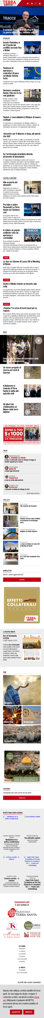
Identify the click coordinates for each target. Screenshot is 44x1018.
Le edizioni (22, 951)
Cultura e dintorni (9, 178)
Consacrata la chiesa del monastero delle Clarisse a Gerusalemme (21, 359)
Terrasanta (22, 970)
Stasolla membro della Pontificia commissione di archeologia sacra (30, 520)
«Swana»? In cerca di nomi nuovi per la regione (20, 309)
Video (5, 332)
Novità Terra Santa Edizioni (12, 813)
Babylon (12, 469)
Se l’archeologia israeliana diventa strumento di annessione (18, 155)
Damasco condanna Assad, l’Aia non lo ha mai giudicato (12, 93)
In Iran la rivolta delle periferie (14, 480)
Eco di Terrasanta (22, 973)
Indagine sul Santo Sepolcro (28, 531)
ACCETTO (16, 1012)
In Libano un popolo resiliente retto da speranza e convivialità (11, 234)
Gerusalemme (10, 741)
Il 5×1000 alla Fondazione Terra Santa (30, 557)
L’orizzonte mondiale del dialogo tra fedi (17, 489)
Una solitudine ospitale (32, 838)
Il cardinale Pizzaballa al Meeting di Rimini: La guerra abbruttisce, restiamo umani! (21, 31)
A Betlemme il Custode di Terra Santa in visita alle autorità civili (11, 389)
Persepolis (13, 478)
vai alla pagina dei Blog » (33, 493)
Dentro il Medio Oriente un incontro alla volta (20, 285)
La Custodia (22, 954)
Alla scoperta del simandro (10, 183)
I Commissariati (22, 959)
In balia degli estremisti (12, 471)
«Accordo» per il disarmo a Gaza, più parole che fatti (21, 135)
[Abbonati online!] (31, 3)
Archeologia (28, 722)
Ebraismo (8, 703)
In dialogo (13, 487)
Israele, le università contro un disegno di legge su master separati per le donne (20, 461)
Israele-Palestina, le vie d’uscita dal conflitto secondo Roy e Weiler (12, 46)
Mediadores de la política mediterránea (11, 841)
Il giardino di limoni (17, 458)
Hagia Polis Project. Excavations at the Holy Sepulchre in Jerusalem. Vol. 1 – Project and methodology (32, 884)
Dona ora (22, 798)
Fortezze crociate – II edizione (11, 879)
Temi (4, 672)
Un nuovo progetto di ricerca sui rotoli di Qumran (12, 370)
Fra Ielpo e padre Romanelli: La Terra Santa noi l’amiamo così (11, 208)
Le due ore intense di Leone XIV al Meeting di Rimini (21, 262)
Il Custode (22, 956)
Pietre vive (8, 722)
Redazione (22, 949)
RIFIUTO (28, 1012)
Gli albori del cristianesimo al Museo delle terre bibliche (10, 408)
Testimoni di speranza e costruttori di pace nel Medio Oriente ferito (11, 73)
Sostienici (22, 962)
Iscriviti (22, 579)
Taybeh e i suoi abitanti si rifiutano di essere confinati (22, 118)
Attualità (6, 38)
